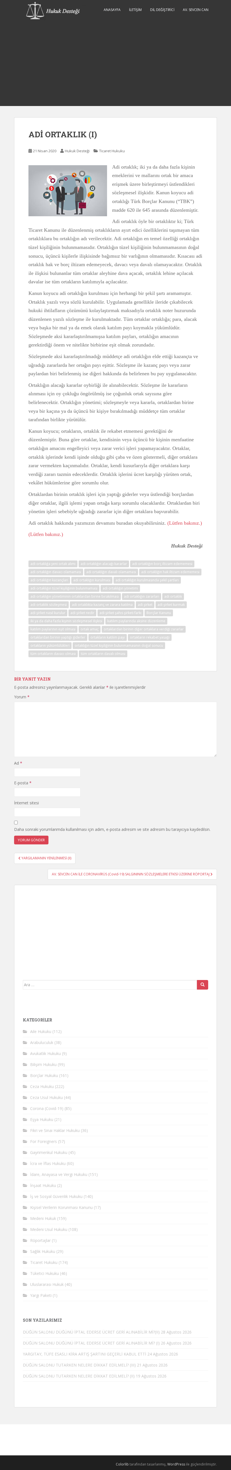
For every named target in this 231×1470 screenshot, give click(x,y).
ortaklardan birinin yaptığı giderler (57, 637)
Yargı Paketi (41, 1295)
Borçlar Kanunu (158, 612)
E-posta (23, 782)
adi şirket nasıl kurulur (47, 612)
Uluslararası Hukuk (47, 1284)
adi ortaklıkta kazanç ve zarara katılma (102, 604)
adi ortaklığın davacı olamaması (55, 572)
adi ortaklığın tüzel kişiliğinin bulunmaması (63, 588)
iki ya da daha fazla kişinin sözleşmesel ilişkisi (66, 621)
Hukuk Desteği (77, 150)
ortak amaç (90, 629)
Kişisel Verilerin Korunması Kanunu (61, 1207)
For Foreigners (43, 1141)
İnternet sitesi (26, 802)
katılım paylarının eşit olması (52, 629)
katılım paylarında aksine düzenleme (136, 621)
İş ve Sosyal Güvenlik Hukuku (56, 1196)
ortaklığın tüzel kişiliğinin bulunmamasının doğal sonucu (119, 645)
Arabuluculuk (41, 1042)
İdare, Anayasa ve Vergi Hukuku (58, 1174)
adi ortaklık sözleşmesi (48, 604)
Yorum (22, 696)
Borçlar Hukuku (44, 1075)
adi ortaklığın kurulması (91, 580)
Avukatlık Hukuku (45, 1053)
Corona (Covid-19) (46, 1108)
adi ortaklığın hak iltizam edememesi (170, 572)
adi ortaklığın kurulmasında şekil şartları (147, 580)
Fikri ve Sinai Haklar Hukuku (55, 1130)
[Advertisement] (115, 63)
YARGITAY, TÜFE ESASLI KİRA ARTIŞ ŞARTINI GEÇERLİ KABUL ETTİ (84, 1354)
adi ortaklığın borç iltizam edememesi (162, 563)
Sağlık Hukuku (42, 1251)
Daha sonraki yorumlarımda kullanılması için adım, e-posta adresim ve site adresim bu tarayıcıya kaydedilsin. (112, 829)
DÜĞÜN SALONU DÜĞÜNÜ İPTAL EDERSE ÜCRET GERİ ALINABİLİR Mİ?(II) (91, 1332)
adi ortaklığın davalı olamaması (111, 572)
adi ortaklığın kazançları (49, 580)
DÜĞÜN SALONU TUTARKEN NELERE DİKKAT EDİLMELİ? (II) (79, 1376)
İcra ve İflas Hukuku (48, 1163)
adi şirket (145, 604)
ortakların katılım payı (107, 637)
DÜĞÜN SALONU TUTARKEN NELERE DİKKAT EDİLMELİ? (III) (79, 1365)
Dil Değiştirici (162, 9)
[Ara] (202, 985)
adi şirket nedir (82, 612)
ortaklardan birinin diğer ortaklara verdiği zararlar (144, 629)
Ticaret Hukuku (112, 150)
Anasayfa (112, 9)
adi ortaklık (173, 596)
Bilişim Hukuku (43, 1064)
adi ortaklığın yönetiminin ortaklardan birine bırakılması (74, 596)
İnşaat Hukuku (43, 1185)
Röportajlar (40, 1240)
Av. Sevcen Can (195, 9)
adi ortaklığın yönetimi (120, 588)
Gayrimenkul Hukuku (48, 1152)
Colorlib (122, 1464)
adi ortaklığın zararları (141, 596)
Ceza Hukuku (42, 1086)
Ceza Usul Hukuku (46, 1097)
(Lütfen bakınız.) (184, 523)
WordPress (176, 1464)
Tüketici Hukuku (44, 1273)
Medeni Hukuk (43, 1218)
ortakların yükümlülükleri (50, 645)
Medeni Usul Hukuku (48, 1229)
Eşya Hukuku (41, 1119)
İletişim (135, 9)
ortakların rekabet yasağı (150, 637)
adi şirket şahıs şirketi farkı (120, 612)
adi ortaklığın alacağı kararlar (104, 563)
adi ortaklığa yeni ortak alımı (52, 563)
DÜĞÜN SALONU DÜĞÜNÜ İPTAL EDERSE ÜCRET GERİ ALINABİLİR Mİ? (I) (91, 1343)
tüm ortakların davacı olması (53, 653)
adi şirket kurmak (171, 604)
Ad (18, 763)
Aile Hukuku (40, 1031)
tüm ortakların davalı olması (103, 653)
